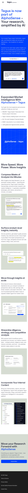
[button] (3, 2)
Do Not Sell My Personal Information (9, 485)
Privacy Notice (4, 482)
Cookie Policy (4, 489)
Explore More (14, 461)
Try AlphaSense (13, 58)
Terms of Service (5, 478)
